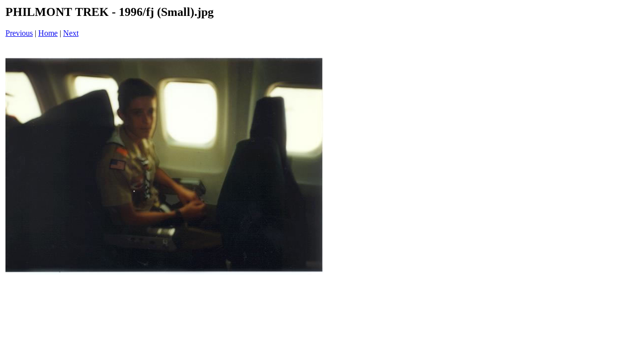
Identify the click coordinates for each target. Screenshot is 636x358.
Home (48, 33)
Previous (19, 33)
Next (71, 33)
